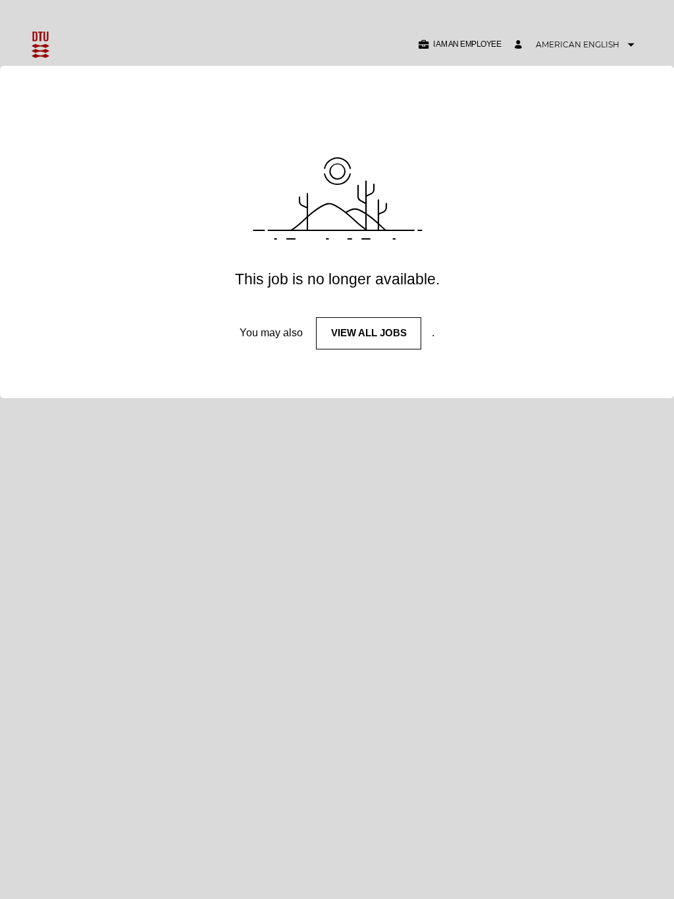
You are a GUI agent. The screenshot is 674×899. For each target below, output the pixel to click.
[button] (459, 44)
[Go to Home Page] (40, 45)
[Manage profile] (520, 45)
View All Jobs (369, 332)
